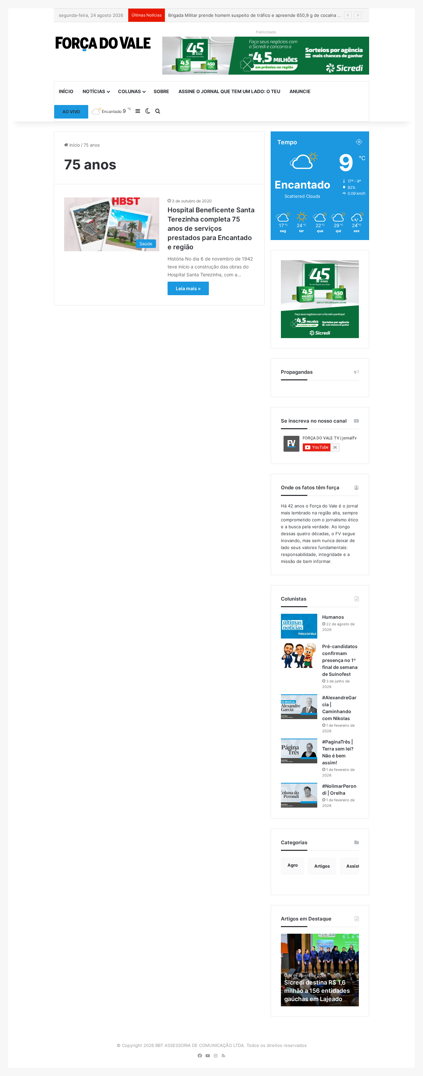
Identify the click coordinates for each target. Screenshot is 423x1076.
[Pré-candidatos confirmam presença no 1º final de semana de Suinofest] (299, 655)
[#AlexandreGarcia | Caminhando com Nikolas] (299, 706)
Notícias (94, 91)
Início (66, 91)
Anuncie (300, 91)
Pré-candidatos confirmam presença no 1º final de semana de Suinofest (340, 660)
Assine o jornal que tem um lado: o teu (229, 91)
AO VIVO (71, 111)
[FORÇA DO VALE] (103, 43)
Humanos (333, 617)
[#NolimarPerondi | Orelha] (299, 795)
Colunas (129, 91)
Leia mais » (188, 288)
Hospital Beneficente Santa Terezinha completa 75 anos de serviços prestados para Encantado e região (211, 228)
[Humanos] (299, 626)
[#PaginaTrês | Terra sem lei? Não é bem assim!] (299, 751)
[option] (320, 970)
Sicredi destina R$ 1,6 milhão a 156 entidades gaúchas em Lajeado (317, 990)
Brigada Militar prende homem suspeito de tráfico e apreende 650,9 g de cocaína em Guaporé (265, 15)
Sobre (161, 91)
